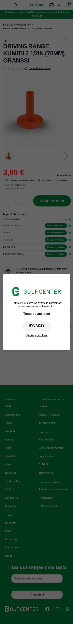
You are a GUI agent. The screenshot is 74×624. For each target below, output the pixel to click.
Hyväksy (37, 325)
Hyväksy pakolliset (37, 335)
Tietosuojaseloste (36, 313)
